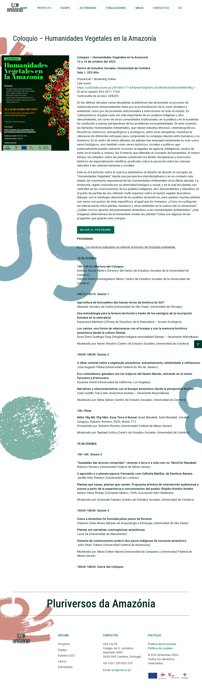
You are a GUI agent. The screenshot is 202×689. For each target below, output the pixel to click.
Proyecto (44, 7)
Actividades (88, 7)
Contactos (161, 7)
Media (139, 7)
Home (24, 7)
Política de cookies (160, 648)
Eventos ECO (66, 655)
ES (180, 7)
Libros (62, 661)
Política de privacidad (162, 644)
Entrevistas (65, 667)
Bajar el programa (95, 229)
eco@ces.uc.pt (121, 670)
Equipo (65, 7)
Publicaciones (116, 7)
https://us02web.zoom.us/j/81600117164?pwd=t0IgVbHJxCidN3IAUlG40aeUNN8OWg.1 (136, 87)
